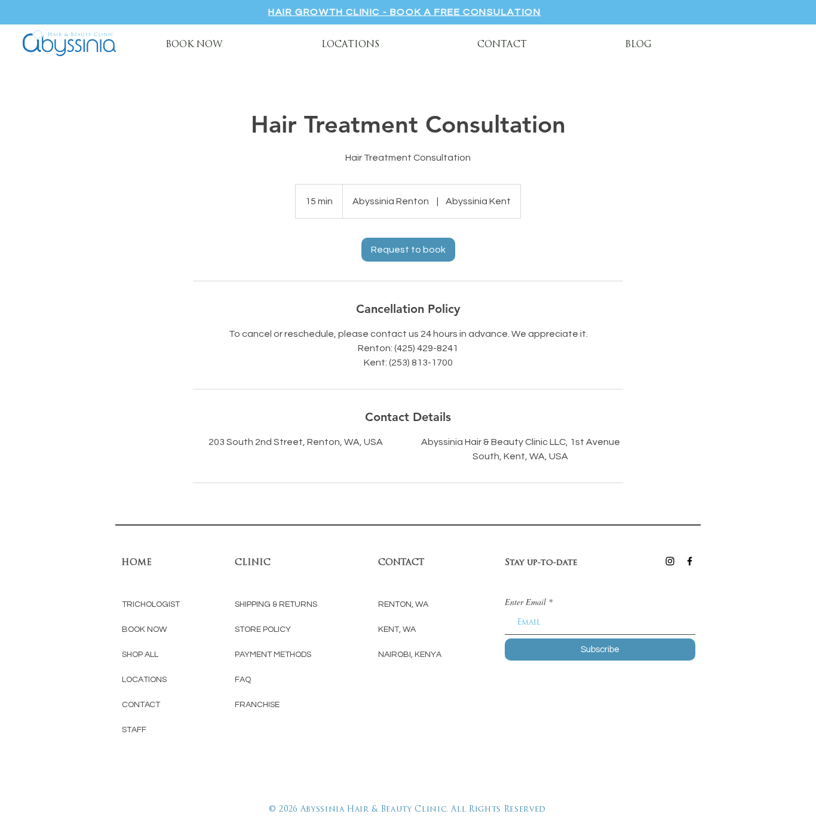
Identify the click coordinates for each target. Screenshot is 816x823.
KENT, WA (397, 629)
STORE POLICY (263, 629)
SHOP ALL (140, 654)
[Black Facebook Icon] (689, 561)
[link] (408, 250)
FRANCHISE (257, 705)
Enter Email (525, 602)
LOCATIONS (144, 679)
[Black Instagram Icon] (670, 561)
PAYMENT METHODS (273, 654)
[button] (350, 43)
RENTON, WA (403, 604)
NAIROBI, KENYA (409, 654)
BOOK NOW (145, 629)
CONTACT (141, 705)
